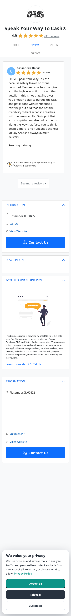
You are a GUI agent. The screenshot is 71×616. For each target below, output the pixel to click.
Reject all (35, 594)
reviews (51, 36)
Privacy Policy (23, 573)
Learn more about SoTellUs (23, 364)
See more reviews (33, 183)
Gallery (53, 45)
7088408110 (17, 434)
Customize (35, 605)
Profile (17, 45)
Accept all (35, 583)
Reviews (35, 45)
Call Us (13, 224)
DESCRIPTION (15, 260)
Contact (35, 53)
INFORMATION (15, 381)
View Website (18, 442)
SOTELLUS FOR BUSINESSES (24, 280)
